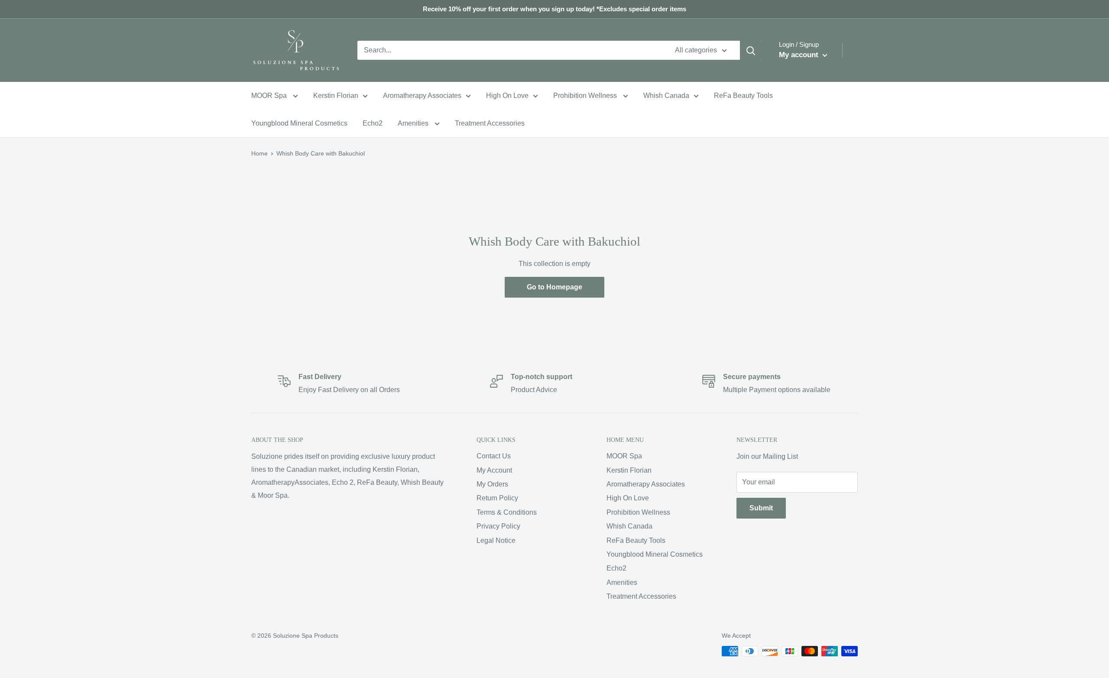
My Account (494, 470)
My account (799, 55)
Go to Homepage (554, 287)
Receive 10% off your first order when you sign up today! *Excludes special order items (554, 9)
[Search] (751, 50)
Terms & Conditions (507, 512)
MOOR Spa (270, 95)
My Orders (492, 484)
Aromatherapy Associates (422, 95)
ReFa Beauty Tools (743, 95)
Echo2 (373, 123)
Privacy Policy (498, 526)
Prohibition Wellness (586, 95)
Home (259, 153)
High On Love (507, 95)
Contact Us (494, 456)
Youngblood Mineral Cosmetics (299, 123)
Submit (761, 508)
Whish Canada (666, 95)
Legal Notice (496, 540)
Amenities (414, 123)
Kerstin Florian (335, 95)
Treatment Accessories (490, 123)
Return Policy (497, 498)
